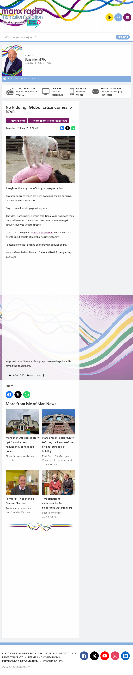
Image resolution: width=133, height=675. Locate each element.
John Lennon (15, 78)
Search (123, 37)
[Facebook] (84, 655)
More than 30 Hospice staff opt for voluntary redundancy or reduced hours (22, 444)
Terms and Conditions (44, 657)
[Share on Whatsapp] (73, 128)
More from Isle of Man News (50, 120)
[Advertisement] (66, 582)
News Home (18, 120)
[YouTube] (104, 655)
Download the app (81, 93)
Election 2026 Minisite (17, 653)
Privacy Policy (12, 657)
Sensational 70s (35, 59)
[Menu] (127, 17)
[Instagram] (115, 655)
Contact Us (64, 653)
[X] (94, 655)
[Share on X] (67, 128)
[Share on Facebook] (62, 128)
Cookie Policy (53, 661)
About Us (44, 653)
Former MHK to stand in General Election (20, 501)
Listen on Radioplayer (57, 93)
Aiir (28, 666)
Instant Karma (31, 78)
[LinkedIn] (125, 655)
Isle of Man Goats (43, 232)
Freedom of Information (20, 661)
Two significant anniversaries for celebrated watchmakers (57, 503)
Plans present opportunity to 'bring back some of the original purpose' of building (58, 444)
